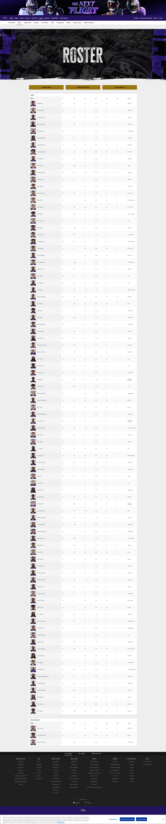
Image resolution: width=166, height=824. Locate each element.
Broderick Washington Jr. (43, 676)
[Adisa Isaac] (33, 317)
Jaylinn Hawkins (41, 255)
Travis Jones (40, 372)
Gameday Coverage (115, 767)
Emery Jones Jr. (41, 365)
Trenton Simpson (41, 572)
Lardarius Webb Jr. (41, 683)
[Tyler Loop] (33, 407)
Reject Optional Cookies (127, 819)
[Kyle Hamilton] (33, 248)
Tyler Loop (39, 407)
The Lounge (74, 781)
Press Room (56, 792)
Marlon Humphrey (41, 296)
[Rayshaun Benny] (33, 138)
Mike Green (39, 227)
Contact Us (20, 761)
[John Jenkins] (33, 338)
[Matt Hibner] (33, 276)
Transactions (39, 764)
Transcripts (55, 790)
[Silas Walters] (33, 662)
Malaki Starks (40, 607)
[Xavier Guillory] (33, 234)
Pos (74, 98)
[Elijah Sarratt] (33, 545)
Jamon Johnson (41, 352)
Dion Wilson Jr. (40, 704)
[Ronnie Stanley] (33, 600)
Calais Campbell (41, 172)
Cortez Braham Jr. (41, 144)
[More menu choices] (69, 18)
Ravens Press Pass (74, 784)
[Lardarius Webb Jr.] (33, 683)
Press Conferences (74, 778)
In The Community (147, 764)
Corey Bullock (40, 158)
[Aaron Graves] (33, 221)
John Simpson (40, 566)
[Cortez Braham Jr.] (33, 145)
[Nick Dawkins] (33, 186)
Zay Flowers (40, 213)
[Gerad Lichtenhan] (33, 393)
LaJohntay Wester (41, 690)
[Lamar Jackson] (33, 331)
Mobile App (131, 761)
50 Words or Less (56, 784)
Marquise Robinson (41, 517)
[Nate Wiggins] (33, 697)
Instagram (131, 775)
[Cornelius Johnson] (33, 345)
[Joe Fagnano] (33, 207)
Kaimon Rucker (40, 538)
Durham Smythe (41, 593)
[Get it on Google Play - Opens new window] (88, 803)
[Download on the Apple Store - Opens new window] (76, 802)
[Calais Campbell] (33, 172)
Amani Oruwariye (41, 462)
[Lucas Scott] (33, 552)
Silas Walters (40, 662)
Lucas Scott (40, 552)
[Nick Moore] (33, 441)
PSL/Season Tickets (94, 767)
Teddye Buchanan (41, 151)
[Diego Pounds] (33, 490)
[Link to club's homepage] (5, 18)
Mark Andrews (40, 110)
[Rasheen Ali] (33, 103)
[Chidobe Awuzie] (33, 117)
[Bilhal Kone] (33, 379)
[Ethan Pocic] (33, 483)
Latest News (56, 761)
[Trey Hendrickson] (33, 262)
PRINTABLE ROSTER (83, 87)
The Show (74, 773)
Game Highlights (74, 767)
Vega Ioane (39, 310)
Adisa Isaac (39, 317)
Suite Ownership (94, 775)
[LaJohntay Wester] (33, 690)
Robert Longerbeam (41, 400)
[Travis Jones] (33, 372)
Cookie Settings (113, 819)
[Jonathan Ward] (33, 669)
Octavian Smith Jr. (41, 579)
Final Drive (74, 770)
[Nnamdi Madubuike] (33, 414)
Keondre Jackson (41, 324)
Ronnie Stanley (40, 600)
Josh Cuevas (40, 179)
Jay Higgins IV (40, 283)
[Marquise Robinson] (33, 517)
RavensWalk (115, 781)
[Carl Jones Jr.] (33, 359)
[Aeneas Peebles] (33, 469)
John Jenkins (40, 338)
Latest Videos (74, 761)
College (129, 98)
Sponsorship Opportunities (20, 778)
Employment (21, 764)
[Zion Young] (33, 711)
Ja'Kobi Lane (40, 386)
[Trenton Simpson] (33, 573)
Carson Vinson (40, 628)
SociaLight (55, 775)
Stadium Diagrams (115, 770)
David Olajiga (40, 455)
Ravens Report (74, 775)
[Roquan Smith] (33, 586)
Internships (20, 767)
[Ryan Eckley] (33, 200)
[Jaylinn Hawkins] (33, 255)
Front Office (39, 773)
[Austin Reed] (33, 504)
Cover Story (56, 770)
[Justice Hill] (33, 290)
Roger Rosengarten (41, 531)
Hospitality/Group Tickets (94, 773)
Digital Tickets (94, 781)
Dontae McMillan (41, 428)
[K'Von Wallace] (33, 655)
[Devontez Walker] (33, 648)
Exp (117, 98)
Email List (132, 764)
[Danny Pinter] (33, 728)
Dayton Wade (40, 641)
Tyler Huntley (40, 303)
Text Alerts (94, 784)
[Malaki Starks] (33, 607)
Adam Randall (40, 497)
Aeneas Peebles (41, 469)
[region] (83, 819)
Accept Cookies (141, 819)
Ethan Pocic (40, 483)
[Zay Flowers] (33, 214)
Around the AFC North (56, 781)
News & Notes (56, 778)
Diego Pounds (40, 490)
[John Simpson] (33, 566)
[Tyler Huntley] (33, 303)
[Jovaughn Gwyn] (33, 241)
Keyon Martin (40, 421)
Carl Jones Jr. (40, 358)
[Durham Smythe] (33, 593)
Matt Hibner (40, 276)
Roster (38, 761)
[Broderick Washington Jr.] (33, 676)
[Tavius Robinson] (33, 524)
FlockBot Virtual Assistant (21, 775)
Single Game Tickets (94, 770)
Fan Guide (115, 775)
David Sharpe (40, 559)
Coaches (39, 770)
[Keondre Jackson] (33, 324)
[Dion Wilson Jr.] (33, 704)
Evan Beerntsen (40, 131)
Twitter (131, 773)
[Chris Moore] (33, 435)
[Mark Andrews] (33, 110)
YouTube (132, 781)
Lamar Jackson (40, 331)
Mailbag (56, 773)
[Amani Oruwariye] (33, 462)
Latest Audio (74, 764)
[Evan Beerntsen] (33, 131)
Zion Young (40, 710)
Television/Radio (74, 787)
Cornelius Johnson (41, 345)
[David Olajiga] (33, 455)
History (38, 775)
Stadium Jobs (20, 773)
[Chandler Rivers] (33, 510)
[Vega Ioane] (33, 310)
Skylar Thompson (41, 742)
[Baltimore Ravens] (83, 811)
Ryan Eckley (40, 200)
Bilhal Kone (40, 379)
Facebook (132, 770)
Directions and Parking (115, 773)
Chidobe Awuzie (41, 117)
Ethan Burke (40, 165)
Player (32, 98)
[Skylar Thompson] (33, 742)
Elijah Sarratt (40, 545)
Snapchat (132, 778)
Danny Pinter (40, 728)
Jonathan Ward (40, 669)
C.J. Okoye (40, 448)
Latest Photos (56, 764)
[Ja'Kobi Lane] (33, 386)
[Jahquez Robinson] (33, 735)
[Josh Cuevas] (33, 179)
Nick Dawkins (40, 186)
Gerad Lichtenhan (41, 393)
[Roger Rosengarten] (33, 531)
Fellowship (20, 770)
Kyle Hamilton (40, 248)
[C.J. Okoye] (33, 448)
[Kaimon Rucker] (33, 538)
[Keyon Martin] (33, 421)
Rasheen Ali (40, 103)
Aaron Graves (40, 220)
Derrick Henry (40, 269)
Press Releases (55, 787)
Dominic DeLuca (41, 193)
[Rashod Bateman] (33, 124)
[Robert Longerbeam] (33, 400)
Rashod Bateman (41, 124)
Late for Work (56, 767)
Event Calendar (147, 761)
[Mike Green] (33, 227)
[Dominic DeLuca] (33, 193)
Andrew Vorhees (41, 635)
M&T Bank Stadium (115, 764)
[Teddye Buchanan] (33, 151)
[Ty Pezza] (33, 476)
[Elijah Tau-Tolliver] (33, 621)
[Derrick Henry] (33, 269)
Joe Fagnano (40, 207)
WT (96, 98)
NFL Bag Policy (115, 778)
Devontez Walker (41, 648)
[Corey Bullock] (33, 158)
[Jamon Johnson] (33, 352)
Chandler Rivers (41, 510)
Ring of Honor (39, 778)
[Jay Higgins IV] (33, 283)
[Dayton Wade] (33, 642)
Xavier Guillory (40, 234)
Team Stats (38, 767)
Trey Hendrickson (41, 262)
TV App (131, 767)
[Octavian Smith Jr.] (33, 580)
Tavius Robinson (41, 524)
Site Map (21, 784)
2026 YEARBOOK (120, 87)
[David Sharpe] (33, 559)
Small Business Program (20, 781)
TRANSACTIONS (46, 87)
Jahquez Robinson (41, 735)
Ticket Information (94, 761)
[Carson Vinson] (33, 628)
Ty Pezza (39, 476)
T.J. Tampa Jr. (40, 614)
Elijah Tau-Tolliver (41, 621)
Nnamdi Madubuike (41, 414)
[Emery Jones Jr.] (33, 366)
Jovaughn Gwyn (41, 241)
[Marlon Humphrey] (33, 296)
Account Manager (94, 764)
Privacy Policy (61, 822)
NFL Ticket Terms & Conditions (94, 787)
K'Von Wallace (40, 655)
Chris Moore (40, 434)
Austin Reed (40, 503)
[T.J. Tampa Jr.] (33, 614)
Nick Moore (39, 441)
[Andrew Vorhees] (33, 635)
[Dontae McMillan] (33, 428)
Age (107, 98)
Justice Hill (39, 289)
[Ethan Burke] (33, 165)
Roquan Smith (40, 586)
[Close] (163, 819)
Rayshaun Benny (41, 138)
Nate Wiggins (40, 697)
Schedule (115, 761)
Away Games (94, 778)
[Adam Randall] (33, 497)
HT (85, 98)
